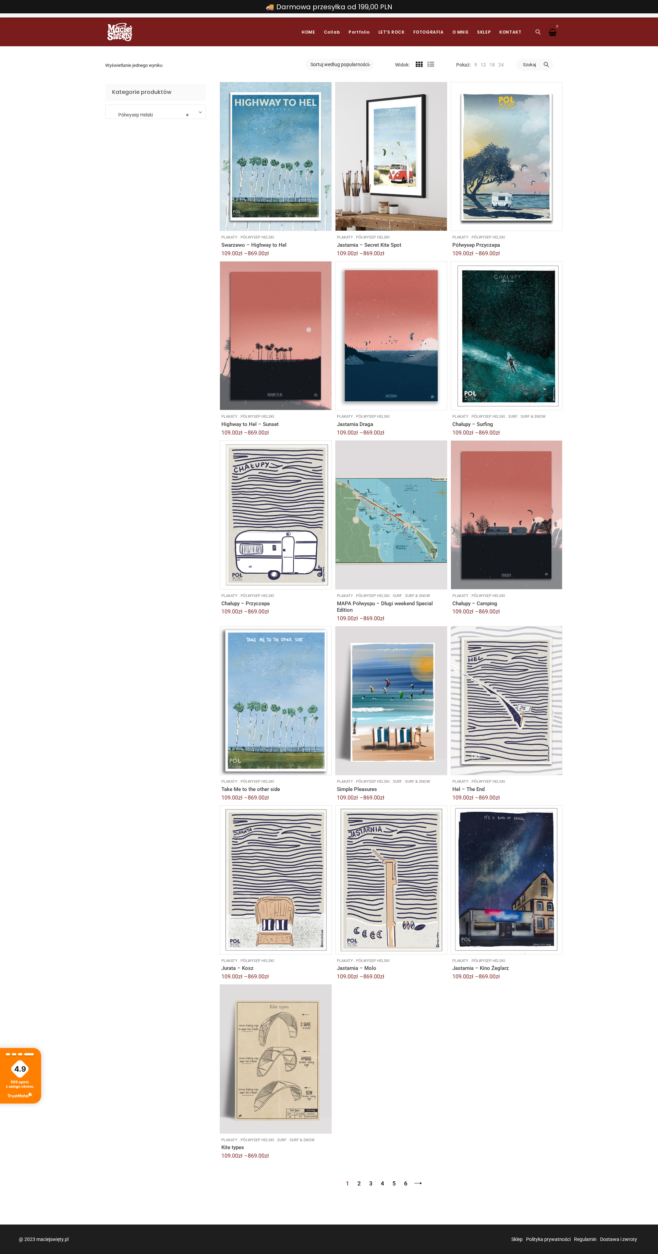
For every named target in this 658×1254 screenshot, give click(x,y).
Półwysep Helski (257, 237)
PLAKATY (229, 237)
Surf (512, 416)
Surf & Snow (533, 416)
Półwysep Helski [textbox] (151, 115)
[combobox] (153, 112)
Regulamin (585, 1239)
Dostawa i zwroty (618, 1239)
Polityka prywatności (548, 1239)
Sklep (517, 1239)
